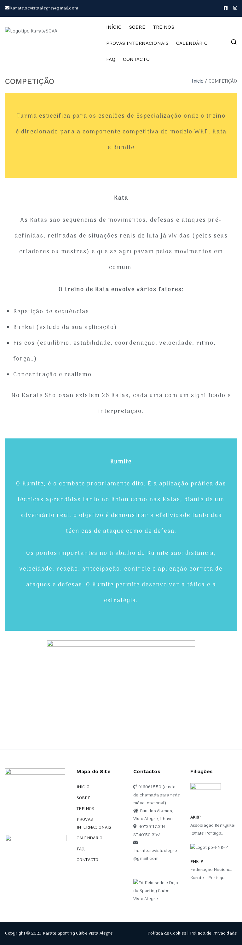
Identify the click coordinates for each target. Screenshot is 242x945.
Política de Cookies (166, 933)
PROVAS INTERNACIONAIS (137, 43)
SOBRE (137, 27)
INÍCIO (114, 27)
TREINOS (163, 27)
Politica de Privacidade (213, 933)
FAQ (110, 59)
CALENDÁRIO (192, 43)
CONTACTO (136, 59)
